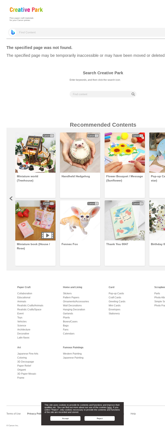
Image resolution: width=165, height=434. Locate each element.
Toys (19, 317)
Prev (11, 198)
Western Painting (72, 353)
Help (133, 413)
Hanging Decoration (74, 309)
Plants (66, 317)
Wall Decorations (72, 305)
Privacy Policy (35, 413)
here (109, 407)
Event (20, 313)
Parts (157, 293)
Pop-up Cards (116, 293)
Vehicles (22, 321)
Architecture (23, 329)
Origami (21, 369)
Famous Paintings (73, 347)
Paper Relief (24, 365)
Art (19, 347)
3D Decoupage (25, 361)
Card (111, 287)
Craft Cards (115, 297)
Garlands (68, 313)
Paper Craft (24, 287)
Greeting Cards (117, 301)
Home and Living (72, 287)
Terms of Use (13, 413)
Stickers (67, 293)
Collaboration (24, 293)
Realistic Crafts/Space (29, 309)
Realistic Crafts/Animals (30, 305)
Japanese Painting (73, 357)
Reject (100, 418)
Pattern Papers (71, 297)
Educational (23, 297)
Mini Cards (115, 305)
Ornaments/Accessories (76, 301)
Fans (65, 329)
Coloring (22, 357)
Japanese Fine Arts (27, 353)
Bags (66, 325)
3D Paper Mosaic (26, 373)
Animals (21, 301)
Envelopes (114, 309)
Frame (20, 377)
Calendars (68, 333)
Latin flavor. (23, 337)
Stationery (114, 313)
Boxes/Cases (70, 321)
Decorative (23, 333)
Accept (65, 418)
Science (21, 325)
